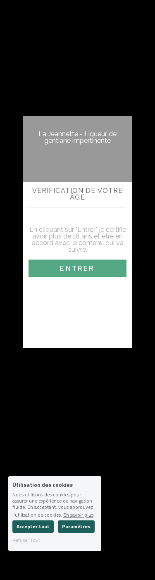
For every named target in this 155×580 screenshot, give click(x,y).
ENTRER (77, 268)
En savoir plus (78, 514)
